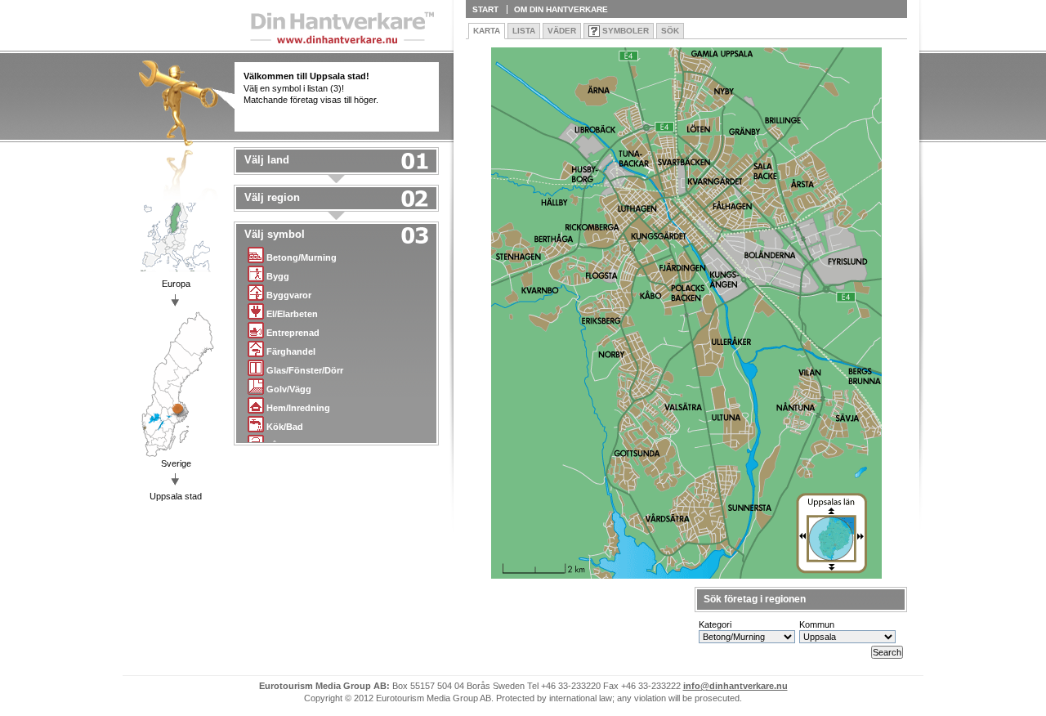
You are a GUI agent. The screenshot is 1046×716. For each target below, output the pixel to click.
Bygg (277, 276)
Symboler (625, 30)
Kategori (715, 624)
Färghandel (290, 351)
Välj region (272, 198)
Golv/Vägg (288, 389)
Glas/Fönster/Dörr (304, 370)
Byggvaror (288, 295)
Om (561, 9)
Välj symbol (274, 234)
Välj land (266, 160)
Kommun (816, 624)
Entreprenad (293, 333)
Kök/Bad (284, 427)
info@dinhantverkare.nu (735, 686)
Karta (486, 30)
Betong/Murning (301, 257)
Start (485, 9)
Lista (523, 30)
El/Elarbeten (292, 314)
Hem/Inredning (298, 408)
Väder (562, 30)
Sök (670, 30)
